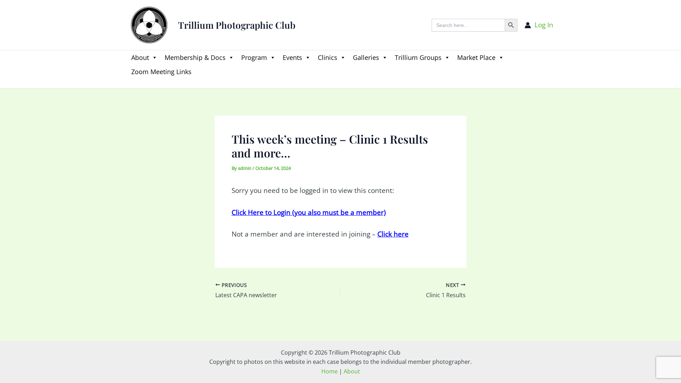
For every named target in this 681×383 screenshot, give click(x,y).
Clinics (327, 57)
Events (292, 57)
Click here (393, 234)
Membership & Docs (195, 57)
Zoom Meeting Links (161, 71)
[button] (131, 84)
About (140, 57)
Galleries (366, 57)
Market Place (476, 57)
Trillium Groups (418, 57)
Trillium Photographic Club (236, 25)
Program (254, 57)
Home (329, 371)
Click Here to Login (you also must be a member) (309, 212)
